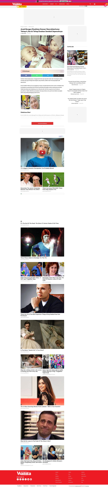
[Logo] (17, 4)
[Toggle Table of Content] (60, 71)
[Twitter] (82, 6)
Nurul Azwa (24, 33)
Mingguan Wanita (24, 26)
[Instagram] (81, 6)
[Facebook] (79, 6)
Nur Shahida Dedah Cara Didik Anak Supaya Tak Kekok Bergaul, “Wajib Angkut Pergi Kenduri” (77, 100)
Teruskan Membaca (42, 123)
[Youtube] (85, 6)
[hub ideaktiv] (94, 3)
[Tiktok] (83, 6)
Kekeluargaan (31, 26)
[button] (90, 3)
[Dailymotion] (86, 6)
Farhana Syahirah (70, 69)
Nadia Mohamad (75, 84)
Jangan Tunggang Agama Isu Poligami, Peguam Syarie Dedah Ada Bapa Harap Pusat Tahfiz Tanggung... (77, 91)
